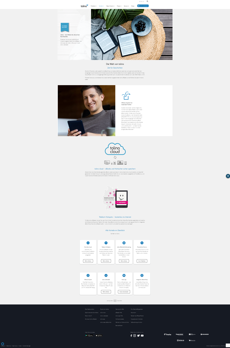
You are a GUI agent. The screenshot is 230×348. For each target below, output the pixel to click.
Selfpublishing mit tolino (136, 322)
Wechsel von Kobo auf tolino (122, 322)
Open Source (14, 345)
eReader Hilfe (119, 312)
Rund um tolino (104, 309)
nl (143, 1)
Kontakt (20, 345)
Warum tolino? (88, 316)
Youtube (142, 335)
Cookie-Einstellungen (26, 345)
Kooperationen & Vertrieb (136, 319)
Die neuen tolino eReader (91, 319)
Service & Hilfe (120, 309)
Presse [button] (118, 6)
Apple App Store (99, 335)
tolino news (103, 312)
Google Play (89, 335)
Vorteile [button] (101, 7)
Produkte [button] (93, 6)
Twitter (138, 335)
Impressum (3, 345)
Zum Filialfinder (142, 261)
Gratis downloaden (124, 291)
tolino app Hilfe (119, 316)
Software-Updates (120, 319)
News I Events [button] (109, 6)
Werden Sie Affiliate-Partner (137, 316)
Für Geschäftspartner (137, 309)
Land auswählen (115, 301)
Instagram (134, 335)
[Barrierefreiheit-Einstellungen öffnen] (228, 176)
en (141, 1)
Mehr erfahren (88, 261)
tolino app (102, 319)
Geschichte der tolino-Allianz (91, 312)
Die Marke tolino (89, 309)
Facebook (131, 335)
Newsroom (133, 312)
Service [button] (125, 6)
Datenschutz (8, 345)
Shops (132, 6)
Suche (147, 1)
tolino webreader (144, 6)
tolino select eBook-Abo (105, 322)
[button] (2, 343)
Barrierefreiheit (119, 325)
